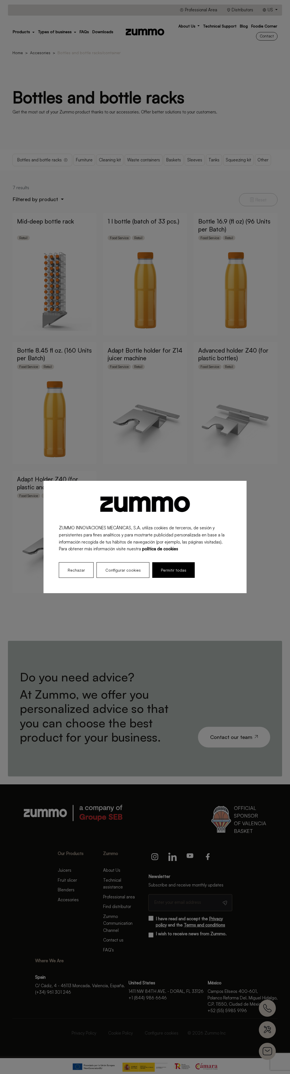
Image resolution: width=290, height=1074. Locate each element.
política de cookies (160, 548)
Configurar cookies (123, 570)
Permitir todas (173, 570)
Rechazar (76, 570)
